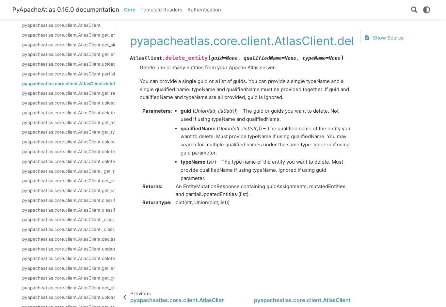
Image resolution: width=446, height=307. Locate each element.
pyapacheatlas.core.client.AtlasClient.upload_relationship (68, 102)
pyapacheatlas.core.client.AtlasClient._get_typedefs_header (68, 171)
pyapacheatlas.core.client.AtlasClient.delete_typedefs (68, 161)
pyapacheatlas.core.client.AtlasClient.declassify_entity (68, 239)
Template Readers (161, 10)
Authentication (204, 10)
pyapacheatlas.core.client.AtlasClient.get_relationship (68, 93)
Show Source (388, 38)
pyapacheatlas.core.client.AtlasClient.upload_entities (68, 64)
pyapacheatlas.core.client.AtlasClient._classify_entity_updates (68, 229)
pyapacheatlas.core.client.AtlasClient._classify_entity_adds (68, 219)
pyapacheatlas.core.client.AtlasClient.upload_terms (68, 297)
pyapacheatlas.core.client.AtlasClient (61, 25)
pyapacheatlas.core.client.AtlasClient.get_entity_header (68, 54)
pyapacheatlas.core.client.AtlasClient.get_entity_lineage (68, 268)
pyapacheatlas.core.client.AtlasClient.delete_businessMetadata (68, 258)
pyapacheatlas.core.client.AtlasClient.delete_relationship (68, 112)
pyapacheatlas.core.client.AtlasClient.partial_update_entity (68, 73)
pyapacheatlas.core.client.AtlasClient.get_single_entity (68, 44)
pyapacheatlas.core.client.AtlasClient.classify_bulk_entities (68, 200)
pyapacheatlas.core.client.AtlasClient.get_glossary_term (68, 287)
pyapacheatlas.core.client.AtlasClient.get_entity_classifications (68, 190)
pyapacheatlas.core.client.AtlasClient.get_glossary (68, 278)
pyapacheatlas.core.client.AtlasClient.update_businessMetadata (68, 248)
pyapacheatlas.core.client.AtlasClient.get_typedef (68, 132)
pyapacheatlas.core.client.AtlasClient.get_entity (68, 35)
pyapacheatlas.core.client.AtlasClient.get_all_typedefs (68, 122)
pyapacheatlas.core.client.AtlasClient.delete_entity (68, 83)
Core (129, 10)
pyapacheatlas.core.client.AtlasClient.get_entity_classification (68, 180)
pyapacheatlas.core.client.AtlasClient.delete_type (68, 151)
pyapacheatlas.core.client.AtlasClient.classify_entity (68, 210)
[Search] (414, 9)
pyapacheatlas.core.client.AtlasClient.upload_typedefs (68, 141)
